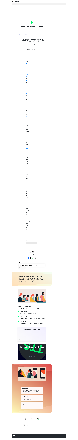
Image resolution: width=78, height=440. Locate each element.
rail (26, 55)
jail (26, 146)
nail (26, 80)
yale (26, 165)
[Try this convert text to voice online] (32, 352)
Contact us (30, 436)
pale (26, 57)
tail (26, 76)
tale (26, 93)
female (27, 148)
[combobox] (31, 243)
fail (26, 86)
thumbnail (27, 187)
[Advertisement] (39, 11)
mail (26, 65)
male (26, 116)
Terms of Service (19, 435)
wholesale (27, 123)
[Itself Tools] (32, 422)
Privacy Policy (24, 435)
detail (27, 74)
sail (26, 91)
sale (26, 72)
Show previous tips (22, 267)
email (27, 69)
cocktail (27, 84)
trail (26, 63)
